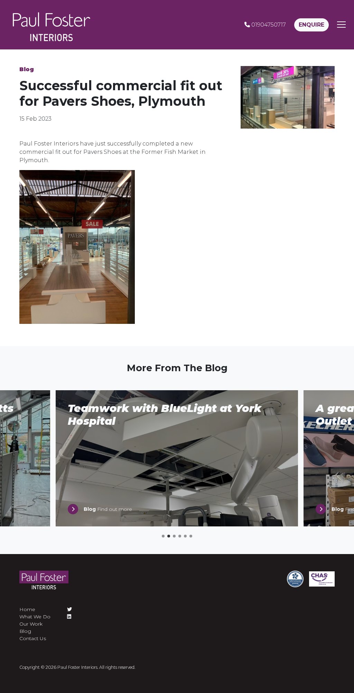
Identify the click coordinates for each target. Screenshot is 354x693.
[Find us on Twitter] (69, 609)
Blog (26, 69)
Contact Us (32, 638)
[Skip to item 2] (168, 536)
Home (27, 609)
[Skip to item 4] (179, 536)
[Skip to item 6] (190, 536)
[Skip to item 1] (163, 536)
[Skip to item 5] (185, 536)
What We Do (34, 617)
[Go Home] (51, 24)
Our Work (31, 624)
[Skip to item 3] (174, 536)
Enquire (311, 24)
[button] (341, 24)
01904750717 (268, 24)
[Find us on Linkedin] (69, 616)
